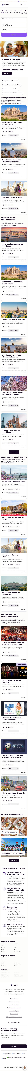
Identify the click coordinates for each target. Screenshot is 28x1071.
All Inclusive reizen (5, 974)
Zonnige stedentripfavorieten (10, 81)
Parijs (15, 958)
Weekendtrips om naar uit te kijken (11, 85)
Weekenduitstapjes (18, 976)
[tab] (3, 12)
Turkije (2, 946)
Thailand (3, 951)
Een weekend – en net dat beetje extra (12, 93)
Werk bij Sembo (14, 1005)
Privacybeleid (14, 999)
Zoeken (14, 34)
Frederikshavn (17, 964)
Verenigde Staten (18, 951)
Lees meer (7, 73)
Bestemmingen (14, 1011)
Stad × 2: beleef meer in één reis (10, 89)
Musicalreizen (4, 978)
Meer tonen (14, 452)
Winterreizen (17, 972)
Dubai (15, 965)
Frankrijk (3, 947)
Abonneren (14, 1046)
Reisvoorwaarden (14, 1002)
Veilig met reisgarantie (14, 1008)
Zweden (16, 949)
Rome (15, 962)
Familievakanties (5, 976)
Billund (2, 958)
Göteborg (3, 965)
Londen (3, 962)
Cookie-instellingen (15, 1022)
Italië (15, 946)
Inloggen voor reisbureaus (14, 1017)
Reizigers (4, 29)
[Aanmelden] (21, 5)
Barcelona (16, 960)
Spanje (2, 944)
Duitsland (3, 949)
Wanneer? (5, 24)
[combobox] (14, 20)
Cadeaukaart (14, 1014)
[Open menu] (25, 5)
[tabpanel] (14, 27)
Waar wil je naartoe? (7, 19)
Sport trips (16, 974)
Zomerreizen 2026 (5, 972)
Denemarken (17, 944)
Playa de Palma (4, 960)
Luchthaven (5, 135)
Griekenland (17, 947)
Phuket (2, 964)
